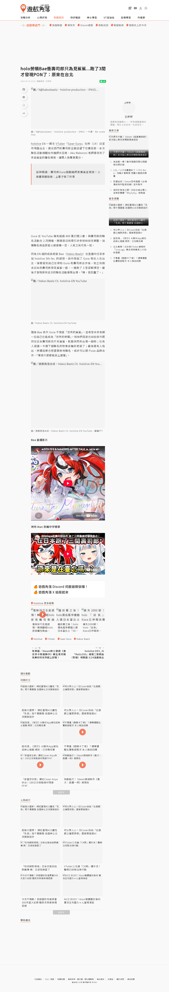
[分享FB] (23, 89)
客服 (52, 979)
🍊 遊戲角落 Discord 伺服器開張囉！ (61, 586)
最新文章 (114, 130)
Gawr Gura (65, 639)
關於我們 (120, 979)
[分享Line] (23, 97)
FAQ (47, 979)
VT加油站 (109, 17)
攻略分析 (25, 17)
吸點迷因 (103, 25)
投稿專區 (126, 17)
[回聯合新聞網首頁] (23, 8)
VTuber (51, 639)
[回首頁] (35, 8)
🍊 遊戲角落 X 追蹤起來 (51, 592)
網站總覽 (131, 979)
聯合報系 (100, 979)
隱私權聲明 (89, 979)
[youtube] (135, 8)
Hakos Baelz (83, 639)
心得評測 (42, 17)
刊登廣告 (38, 979)
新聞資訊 (59, 17)
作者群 (141, 17)
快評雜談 (75, 17)
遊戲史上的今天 (138, 25)
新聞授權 (61, 979)
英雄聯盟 (57, 25)
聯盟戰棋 (119, 25)
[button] (145, 8)
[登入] (140, 8)
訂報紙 (110, 979)
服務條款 (72, 979)
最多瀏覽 (114, 198)
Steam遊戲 (86, 25)
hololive (38, 639)
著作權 (80, 979)
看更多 (61, 792)
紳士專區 (92, 17)
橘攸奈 (71, 25)
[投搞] (130, 8)
